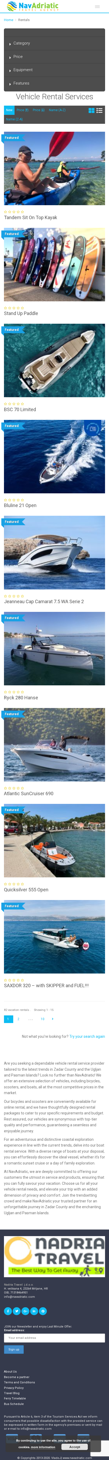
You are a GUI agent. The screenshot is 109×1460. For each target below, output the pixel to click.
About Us (10, 1371)
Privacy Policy (14, 1388)
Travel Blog (12, 1393)
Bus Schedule (14, 1404)
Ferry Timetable (15, 1398)
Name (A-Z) (57, 110)
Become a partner (16, 1377)
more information (43, 1447)
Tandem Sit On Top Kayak (30, 217)
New (9, 110)
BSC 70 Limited (20, 409)
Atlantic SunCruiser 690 (28, 793)
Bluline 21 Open (20, 505)
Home (8, 20)
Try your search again (87, 1036)
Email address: (14, 1330)
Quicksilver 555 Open (26, 889)
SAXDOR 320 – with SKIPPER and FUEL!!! (46, 985)
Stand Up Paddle (21, 313)
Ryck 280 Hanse (21, 697)
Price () (23, 110)
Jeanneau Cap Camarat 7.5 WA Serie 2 (44, 601)
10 (42, 1019)
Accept (74, 1446)
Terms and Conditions (19, 1382)
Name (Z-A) (14, 119)
